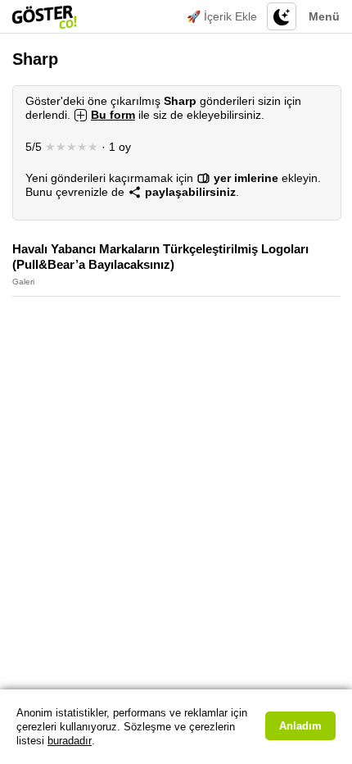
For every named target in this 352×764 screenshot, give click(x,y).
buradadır (69, 740)
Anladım (300, 726)
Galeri (23, 281)
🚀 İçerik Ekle (222, 16)
